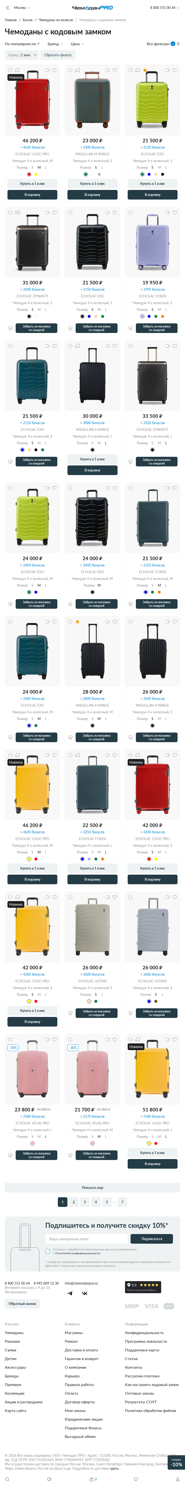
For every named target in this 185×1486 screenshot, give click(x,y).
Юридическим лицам (84, 1419)
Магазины (74, 1332)
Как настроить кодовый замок (152, 1384)
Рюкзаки (12, 1341)
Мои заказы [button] (75, 1410)
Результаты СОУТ (141, 1401)
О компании (75, 1367)
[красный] (29, 174)
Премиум (13, 1384)
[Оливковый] (86, 174)
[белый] (36, 316)
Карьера (72, 1375)
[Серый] (99, 174)
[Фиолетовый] (142, 316)
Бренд (53, 43)
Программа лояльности (146, 1341)
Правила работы (79, 1384)
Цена (75, 43)
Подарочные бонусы (83, 1427)
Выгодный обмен (80, 1436)
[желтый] (36, 174)
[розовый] (32, 1143)
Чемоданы (14, 1332)
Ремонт (71, 1341)
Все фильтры (160, 43)
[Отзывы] (145, 70)
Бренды (12, 1375)
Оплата (71, 1393)
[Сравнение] (49, 1479)
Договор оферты (80, 1401)
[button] (178, 1479)
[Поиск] (7, 1479)
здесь (114, 1468)
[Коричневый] (156, 1001)
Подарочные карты (142, 1350)
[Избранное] (136, 1479)
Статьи (131, 1358)
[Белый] (92, 174)
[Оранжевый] (162, 316)
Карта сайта (15, 1410)
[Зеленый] (142, 174)
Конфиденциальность (144, 1332)
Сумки (10, 1350)
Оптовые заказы (139, 1393)
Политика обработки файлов (150, 1410)
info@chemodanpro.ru (81, 1283)
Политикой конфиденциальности (77, 1253)
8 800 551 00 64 (17, 1283)
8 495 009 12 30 (46, 1283)
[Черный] (162, 174)
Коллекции (14, 1393)
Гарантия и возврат (82, 1358)
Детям (10, 1358)
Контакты (133, 1367)
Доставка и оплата (81, 1350)
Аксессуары (15, 1367)
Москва (20, 8)
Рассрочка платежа (142, 1375)
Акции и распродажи (23, 1401)
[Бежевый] (156, 174)
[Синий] (149, 174)
